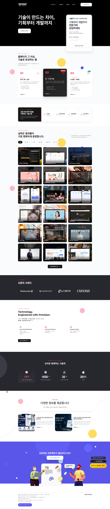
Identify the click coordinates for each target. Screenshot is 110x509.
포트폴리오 (61, 4)
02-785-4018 (99, 461)
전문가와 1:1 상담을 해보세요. (74, 37)
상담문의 (67, 4)
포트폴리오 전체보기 (24, 30)
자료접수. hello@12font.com (25, 504)
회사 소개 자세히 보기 (23, 340)
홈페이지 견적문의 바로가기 (55, 457)
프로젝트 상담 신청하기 (79, 45)
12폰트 (73, 4)
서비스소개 (53, 4)
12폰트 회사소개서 (88, 494)
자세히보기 (38, 427)
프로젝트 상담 (86, 4)
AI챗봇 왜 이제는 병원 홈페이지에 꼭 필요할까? (44, 418)
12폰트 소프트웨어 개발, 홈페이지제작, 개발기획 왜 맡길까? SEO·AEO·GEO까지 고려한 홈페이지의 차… (82, 418)
